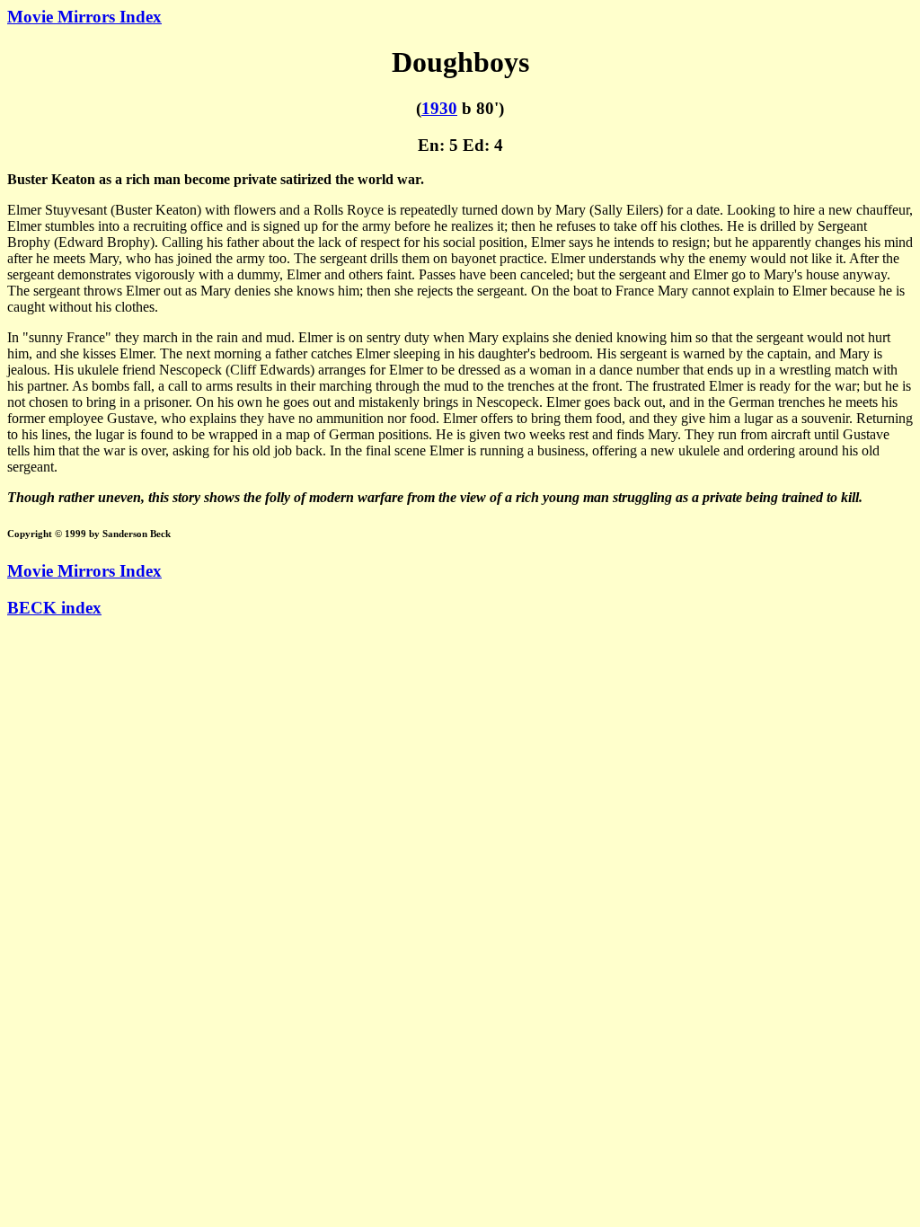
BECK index (54, 607)
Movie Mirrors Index (84, 16)
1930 (439, 108)
